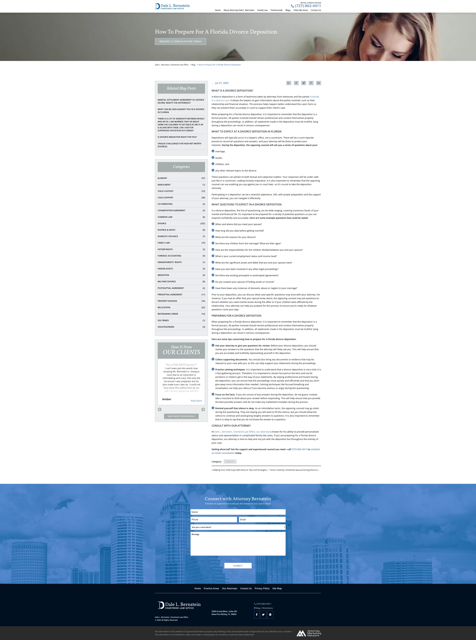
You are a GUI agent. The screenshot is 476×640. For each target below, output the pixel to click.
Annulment (181, 184)
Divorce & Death (181, 230)
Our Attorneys (229, 588)
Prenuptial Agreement (181, 294)
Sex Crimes (181, 320)
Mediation (181, 275)
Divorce (181, 223)
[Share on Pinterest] (311, 83)
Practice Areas (211, 588)
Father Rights (181, 249)
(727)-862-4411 (307, 6)
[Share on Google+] (288, 83)
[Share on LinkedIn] (318, 83)
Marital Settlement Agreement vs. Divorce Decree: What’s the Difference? (181, 101)
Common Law (181, 217)
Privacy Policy (262, 588)
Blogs (288, 10)
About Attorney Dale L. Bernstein (239, 10)
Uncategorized (181, 327)
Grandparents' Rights (181, 262)
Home (218, 10)
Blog (193, 64)
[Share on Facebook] (296, 83)
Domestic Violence (181, 236)
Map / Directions (264, 608)
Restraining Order (181, 314)
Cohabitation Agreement (181, 210)
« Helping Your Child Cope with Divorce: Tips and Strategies (239, 470)
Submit (238, 565)
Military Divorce (181, 281)
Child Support (181, 197)
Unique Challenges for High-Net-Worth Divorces (179, 145)
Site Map (277, 588)
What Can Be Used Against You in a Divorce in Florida (181, 111)
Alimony (181, 178)
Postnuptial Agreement (181, 288)
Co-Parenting (181, 204)
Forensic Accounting (181, 255)
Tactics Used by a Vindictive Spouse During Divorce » (294, 470)
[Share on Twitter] (303, 83)
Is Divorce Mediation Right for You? (177, 137)
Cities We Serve (301, 10)
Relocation (181, 307)
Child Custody (181, 191)
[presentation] (159, 410)
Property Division (181, 301)
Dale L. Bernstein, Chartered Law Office (171, 64)
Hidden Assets (181, 268)
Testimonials (277, 10)
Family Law (262, 10)
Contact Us (316, 10)
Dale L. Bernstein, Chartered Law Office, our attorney (241, 431)
